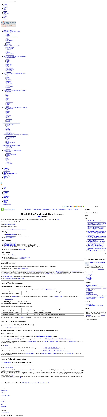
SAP (7, 143)
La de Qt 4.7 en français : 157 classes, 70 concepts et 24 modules (96, 296)
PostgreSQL (9, 119)
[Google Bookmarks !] (65, 206)
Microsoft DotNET (10, 47)
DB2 (7, 112)
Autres (7, 106)
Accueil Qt (6, 191)
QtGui (40, 216)
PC (7, 156)
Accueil (9, 30)
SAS (7, 141)
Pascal (7, 98)
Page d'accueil (27, 209)
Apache (8, 60)
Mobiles (8, 160)
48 (90, 288)
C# (7, 51)
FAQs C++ (6, 169)
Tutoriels (5, 5)
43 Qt (89, 290)
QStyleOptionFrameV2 (8, 276)
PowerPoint (9, 130)
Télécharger (89, 304)
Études (5, 15)
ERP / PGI (8, 138)
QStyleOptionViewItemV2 (9, 243)
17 (93, 235)
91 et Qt (91, 285)
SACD (12, 375)
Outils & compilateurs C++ (10, 173)
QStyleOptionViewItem (9, 224)
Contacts (5, 18)
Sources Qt (6, 198)
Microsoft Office (10, 124)
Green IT (8, 162)
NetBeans (8, 44)
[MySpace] (71, 206)
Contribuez (88, 315)
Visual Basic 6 (9, 86)
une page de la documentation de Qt (23, 369)
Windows (8, 153)
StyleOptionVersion (11, 234)
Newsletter (5, 13)
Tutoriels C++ (6, 171)
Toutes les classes (37, 209)
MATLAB (8, 82)
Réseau (8, 159)
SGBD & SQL (9, 108)
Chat (4, 12)
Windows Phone (10, 53)
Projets (5, 11)
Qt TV (5, 202)
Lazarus (8, 87)
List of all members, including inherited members (14, 229)
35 (98, 288)
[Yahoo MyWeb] (73, 206)
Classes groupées (62, 209)
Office (11, 123)
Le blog (88, 275)
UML (7, 34)
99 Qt (89, 292)
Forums (5, 4)
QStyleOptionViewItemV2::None (50, 341)
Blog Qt (5, 201)
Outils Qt (5, 197)
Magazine (5, 7)
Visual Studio (9, 48)
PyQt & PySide (7, 204)
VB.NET (8, 52)
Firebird (8, 113)
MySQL (8, 116)
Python (8, 100)
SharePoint (8, 132)
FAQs (4, 8)
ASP (7, 61)
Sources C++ (6, 176)
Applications (11, 145)
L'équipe (89, 278)
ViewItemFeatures (10, 237)
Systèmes (12, 150)
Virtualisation (9, 163)
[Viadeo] (62, 206)
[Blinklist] (74, 206)
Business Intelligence (11, 137)
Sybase (8, 121)
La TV (88, 277)
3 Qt (90, 298)
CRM (7, 140)
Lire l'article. (101, 269)
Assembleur (9, 93)
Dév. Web (14, 56)
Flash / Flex (9, 64)
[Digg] (68, 206)
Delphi (8, 77)
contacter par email (11, 377)
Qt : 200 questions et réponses (94, 286)
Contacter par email (44, 382)
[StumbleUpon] (80, 206)
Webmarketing (9, 70)
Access (8, 111)
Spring (7, 39)
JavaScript (8, 65)
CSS (7, 62)
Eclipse (8, 43)
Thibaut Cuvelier (26, 382)
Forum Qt (5, 192)
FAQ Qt (5, 193)
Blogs (4, 9)
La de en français (94, 305)
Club (4, 17)
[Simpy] (79, 206)
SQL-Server (9, 120)
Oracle (7, 117)
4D (7, 76)
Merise (8, 35)
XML (7, 104)
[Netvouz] (76, 206)
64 (102, 224)
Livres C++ (6, 172)
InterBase (8, 115)
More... (58, 219)
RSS (4, 187)
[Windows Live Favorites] (83, 206)
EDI (14, 73)
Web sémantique (10, 69)
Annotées (54, 209)
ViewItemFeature (10, 236)
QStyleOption (22, 249)
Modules (69, 209)
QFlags (22, 317)
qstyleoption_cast (75, 271)
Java (10, 36)
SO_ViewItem (31, 271)
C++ (7, 95)
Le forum (89, 274)
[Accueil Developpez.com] (8, 26)
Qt (4, 178)
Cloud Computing (10, 142)
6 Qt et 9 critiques (91, 294)
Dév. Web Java (9, 40)
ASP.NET (8, 49)
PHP (7, 66)
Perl (7, 99)
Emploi (5, 16)
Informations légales (5, 395)
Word (7, 128)
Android (8, 42)
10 (99, 244)
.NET (11, 46)
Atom (4, 188)
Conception (11, 31)
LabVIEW (8, 79)
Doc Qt (5, 195)
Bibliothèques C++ (8, 174)
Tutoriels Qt (6, 196)
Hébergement (4, 406)
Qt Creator (8, 89)
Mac (7, 158)
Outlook (8, 129)
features (14, 255)
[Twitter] (64, 206)
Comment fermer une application (97, 262)
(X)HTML (8, 72)
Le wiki (88, 279)
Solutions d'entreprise (15, 134)
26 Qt (89, 293)
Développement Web (11, 57)
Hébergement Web (5, 412)
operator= (19, 246)
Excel (7, 126)
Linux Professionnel (11, 154)
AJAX (7, 59)
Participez (3, 392)
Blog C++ (5, 177)
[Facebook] (67, 206)
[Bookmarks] (81, 206)
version (39, 271)
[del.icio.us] (70, 206)
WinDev (8, 85)
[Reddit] (77, 206)
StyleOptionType (9, 299)
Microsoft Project (10, 133)
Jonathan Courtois (35, 382)
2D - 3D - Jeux (9, 147)
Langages (14, 90)
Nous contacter (4, 390)
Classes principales (46, 209)
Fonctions (75, 209)
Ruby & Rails (9, 68)
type (27, 271)
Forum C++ (6, 168)
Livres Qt (5, 200)
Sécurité (8, 155)
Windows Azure (10, 55)
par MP (103, 315)
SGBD (15, 107)
